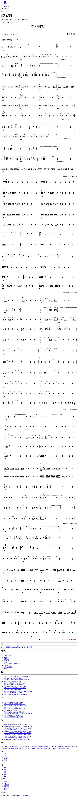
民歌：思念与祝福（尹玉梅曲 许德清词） (15, 688)
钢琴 (5, 754)
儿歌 (5, 769)
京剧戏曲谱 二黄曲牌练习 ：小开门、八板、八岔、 (17, 734)
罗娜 (66, 746)
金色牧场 (6, 660)
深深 (66, 748)
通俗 (5, 768)
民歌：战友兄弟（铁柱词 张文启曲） (14, 678)
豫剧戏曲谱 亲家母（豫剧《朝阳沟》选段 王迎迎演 (17, 733)
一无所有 (6, 665)
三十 (2, 746)
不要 (53, 746)
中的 (51, 748)
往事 (24, 746)
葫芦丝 (5, 762)
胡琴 (5, 19)
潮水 (60, 746)
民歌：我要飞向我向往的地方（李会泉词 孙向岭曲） (18, 713)
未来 (4, 746)
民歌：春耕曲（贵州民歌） (11, 707)
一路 (57, 748)
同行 (42, 748)
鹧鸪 (20, 748)
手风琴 (5, 757)
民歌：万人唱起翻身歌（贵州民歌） (13, 717)
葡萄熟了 (6, 657)
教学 (54, 748)
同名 (50, 746)
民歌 (5, 772)
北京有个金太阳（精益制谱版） (12, 663)
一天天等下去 (7, 655)
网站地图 (26, 795)
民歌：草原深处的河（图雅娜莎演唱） (14, 702)
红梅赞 (5, 668)
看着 (68, 746)
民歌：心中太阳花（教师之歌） (12, 710)
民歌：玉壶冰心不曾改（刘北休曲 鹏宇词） (15, 705)
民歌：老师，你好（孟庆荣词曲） (13, 681)
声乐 (5, 5)
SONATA (28, 746)
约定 (45, 748)
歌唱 (56, 746)
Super (69, 748)
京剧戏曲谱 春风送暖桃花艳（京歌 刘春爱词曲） (17, 739)
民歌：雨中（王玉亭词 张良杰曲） (13, 689)
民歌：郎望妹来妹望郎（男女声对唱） (14, 684)
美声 (5, 774)
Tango (32, 746)
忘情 (9, 748)
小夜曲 (29, 748)
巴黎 (71, 746)
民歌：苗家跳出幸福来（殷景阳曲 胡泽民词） (16, 694)
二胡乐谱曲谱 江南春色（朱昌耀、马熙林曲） (16, 729)
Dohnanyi (36, 746)
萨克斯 (5, 760)
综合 (7, 746)
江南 (3, 748)
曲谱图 (5, 789)
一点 (21, 746)
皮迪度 (60, 748)
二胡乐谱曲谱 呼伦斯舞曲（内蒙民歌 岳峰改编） (17, 737)
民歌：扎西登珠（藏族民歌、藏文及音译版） (16, 676)
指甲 (25, 748)
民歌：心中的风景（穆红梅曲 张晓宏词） (15, 708)
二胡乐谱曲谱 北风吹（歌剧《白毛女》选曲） (16, 725)
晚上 (13, 746)
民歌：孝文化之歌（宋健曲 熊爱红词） (14, 712)
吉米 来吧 (29, 647)
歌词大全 (6, 8)
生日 (63, 746)
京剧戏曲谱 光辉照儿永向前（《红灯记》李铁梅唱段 (18, 728)
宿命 (17, 748)
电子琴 (5, 759)
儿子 (18, 746)
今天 (39, 748)
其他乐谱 (6, 788)
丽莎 (11, 748)
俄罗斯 (48, 748)
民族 (42, 746)
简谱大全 (6, 781)
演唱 (16, 746)
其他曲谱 (6, 6)
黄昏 (45, 746)
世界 (47, 746)
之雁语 (36, 748)
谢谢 (14, 748)
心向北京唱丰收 (8, 667)
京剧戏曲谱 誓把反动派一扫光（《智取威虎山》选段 (18, 726)
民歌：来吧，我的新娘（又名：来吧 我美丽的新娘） (18, 691)
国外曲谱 (6, 786)
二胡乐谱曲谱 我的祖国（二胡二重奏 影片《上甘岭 (17, 736)
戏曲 (5, 776)
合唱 (5, 771)
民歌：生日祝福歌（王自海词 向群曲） (14, 704)
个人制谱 (6, 785)
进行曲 (75, 746)
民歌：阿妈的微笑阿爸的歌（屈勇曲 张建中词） (17, 679)
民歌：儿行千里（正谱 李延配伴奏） (14, 715)
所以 (23, 748)
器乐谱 (5, 3)
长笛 (5, 755)
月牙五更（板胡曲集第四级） (14, 647)
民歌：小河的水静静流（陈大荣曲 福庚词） (15, 686)
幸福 (32, 748)
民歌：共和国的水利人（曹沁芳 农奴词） (15, 683)
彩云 (6, 748)
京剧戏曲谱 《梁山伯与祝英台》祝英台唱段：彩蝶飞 (18, 731)
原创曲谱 (6, 783)
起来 (10, 746)
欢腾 (64, 748)
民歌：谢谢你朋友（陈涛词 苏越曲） (14, 692)
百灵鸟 (5, 662)
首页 (5, 2)
